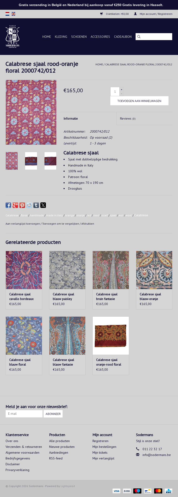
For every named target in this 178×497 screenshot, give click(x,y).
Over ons (12, 441)
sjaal (113, 215)
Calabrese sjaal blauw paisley (63, 296)
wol (121, 215)
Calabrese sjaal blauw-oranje (150, 296)
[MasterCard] (158, 490)
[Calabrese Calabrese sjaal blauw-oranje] (154, 270)
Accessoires (100, 37)
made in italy (54, 215)
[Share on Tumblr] (36, 205)
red (89, 215)
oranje (80, 215)
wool (129, 215)
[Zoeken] (138, 36)
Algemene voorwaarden (22, 452)
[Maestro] (137, 490)
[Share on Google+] (15, 205)
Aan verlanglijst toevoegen (23, 223)
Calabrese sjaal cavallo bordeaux (21, 296)
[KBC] (167, 490)
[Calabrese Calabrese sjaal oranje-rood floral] (110, 335)
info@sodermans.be (157, 455)
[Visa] (116, 490)
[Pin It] (22, 205)
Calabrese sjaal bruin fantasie (107, 296)
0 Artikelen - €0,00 (117, 14)
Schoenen (79, 37)
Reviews (128, 118)
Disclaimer (13, 464)
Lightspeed (68, 486)
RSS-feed (56, 458)
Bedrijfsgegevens (18, 458)
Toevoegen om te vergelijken (61, 223)
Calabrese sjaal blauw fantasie (63, 362)
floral (24, 215)
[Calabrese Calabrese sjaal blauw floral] (24, 335)
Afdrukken (87, 223)
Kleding (61, 37)
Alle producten (59, 441)
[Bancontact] (147, 490)
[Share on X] (43, 205)
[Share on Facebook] (8, 205)
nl (7, 14)
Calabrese (12, 215)
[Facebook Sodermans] (160, 406)
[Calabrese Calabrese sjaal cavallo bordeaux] (24, 270)
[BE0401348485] (14, 36)
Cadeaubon (123, 37)
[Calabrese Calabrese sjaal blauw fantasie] (67, 335)
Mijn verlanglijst (103, 458)
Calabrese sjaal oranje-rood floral (108, 362)
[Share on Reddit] (29, 205)
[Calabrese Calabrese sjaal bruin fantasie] (110, 270)
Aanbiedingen (58, 452)
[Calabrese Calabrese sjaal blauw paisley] (67, 270)
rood (96, 215)
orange (69, 215)
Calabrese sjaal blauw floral (20, 362)
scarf (105, 215)
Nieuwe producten (62, 447)
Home (46, 37)
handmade (37, 215)
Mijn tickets (100, 452)
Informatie (71, 118)
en (13, 14)
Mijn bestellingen (104, 447)
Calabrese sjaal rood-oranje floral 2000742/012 (138, 64)
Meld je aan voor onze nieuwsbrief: (37, 406)
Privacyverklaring (17, 470)
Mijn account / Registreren (155, 14)
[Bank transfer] (126, 490)
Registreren (100, 441)
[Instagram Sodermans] (168, 406)
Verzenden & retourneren (24, 447)
